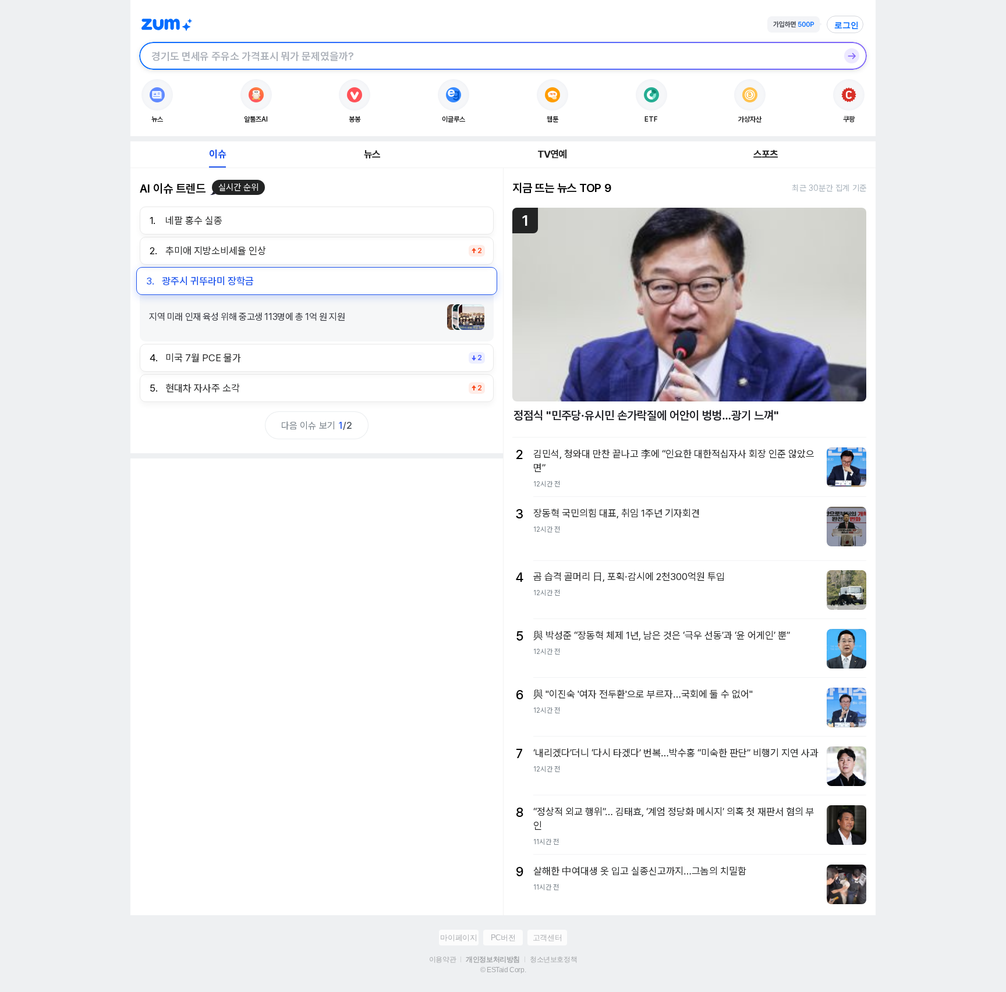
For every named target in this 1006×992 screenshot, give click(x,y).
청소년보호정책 (553, 959)
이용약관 (442, 959)
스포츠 (765, 154)
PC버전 (503, 937)
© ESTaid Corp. (503, 970)
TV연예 (552, 154)
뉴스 (372, 154)
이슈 (217, 154)
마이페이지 (458, 937)
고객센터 (547, 937)
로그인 (846, 25)
